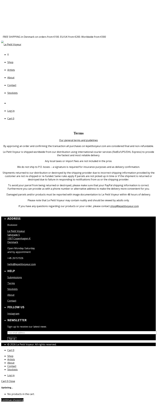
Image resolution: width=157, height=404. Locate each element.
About (10, 77)
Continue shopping (12, 400)
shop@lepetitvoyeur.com (124, 206)
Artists (11, 70)
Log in (11, 110)
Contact (11, 85)
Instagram (13, 313)
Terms (11, 283)
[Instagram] (9, 103)
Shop (10, 62)
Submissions (14, 277)
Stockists (12, 93)
